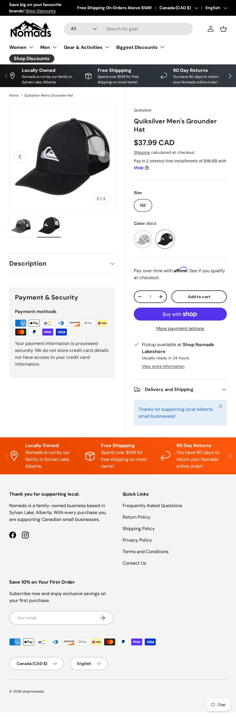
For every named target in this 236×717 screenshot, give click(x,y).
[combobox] (128, 29)
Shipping (142, 152)
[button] (223, 28)
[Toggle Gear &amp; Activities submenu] (107, 47)
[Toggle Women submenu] (31, 47)
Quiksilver (143, 110)
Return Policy (137, 517)
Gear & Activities (83, 47)
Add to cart (199, 296)
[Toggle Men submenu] (54, 47)
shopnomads (33, 691)
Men (45, 47)
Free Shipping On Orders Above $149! (114, 7)
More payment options (180, 328)
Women (17, 47)
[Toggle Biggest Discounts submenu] (162, 47)
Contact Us (134, 563)
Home (14, 95)
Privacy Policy (137, 540)
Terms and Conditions (146, 552)
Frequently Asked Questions (152, 506)
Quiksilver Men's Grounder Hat (48, 95)
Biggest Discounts (137, 47)
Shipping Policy (139, 529)
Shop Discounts (41, 11)
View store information (163, 366)
